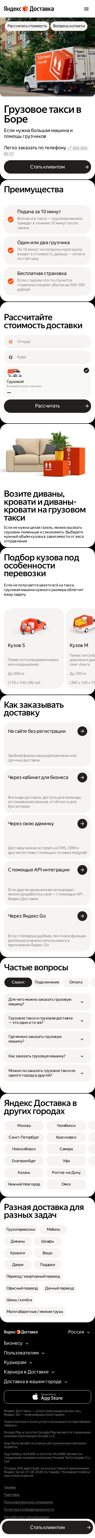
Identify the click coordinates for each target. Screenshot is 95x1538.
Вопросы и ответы (69, 26)
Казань (24, 1172)
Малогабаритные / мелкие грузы (35, 1311)
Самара (66, 1149)
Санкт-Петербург (24, 1137)
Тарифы (10, 1487)
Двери (17, 1264)
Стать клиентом (47, 167)
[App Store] (47, 1397)
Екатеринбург (24, 1160)
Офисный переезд (22, 1288)
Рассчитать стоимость (27, 26)
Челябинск (66, 1125)
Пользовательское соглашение (28, 1502)
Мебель (53, 1229)
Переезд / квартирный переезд (33, 1276)
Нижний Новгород (24, 1184)
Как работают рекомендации (26, 1517)
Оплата (75, 982)
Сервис (18, 982)
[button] (47, 1001)
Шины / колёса (19, 1300)
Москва (24, 1125)
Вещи (47, 1253)
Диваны (18, 1241)
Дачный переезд (59, 1288)
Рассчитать (47, 406)
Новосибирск (24, 1149)
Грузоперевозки (21, 1229)
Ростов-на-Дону (66, 1172)
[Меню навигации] (86, 8)
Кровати (17, 1253)
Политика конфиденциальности (29, 1509)
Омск (66, 1184)
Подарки (47, 1264)
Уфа (66, 1160)
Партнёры (12, 1494)
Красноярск (66, 1137)
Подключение (47, 982)
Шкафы (47, 1241)
